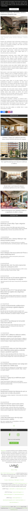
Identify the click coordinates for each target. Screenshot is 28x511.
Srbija (16, 469)
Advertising (11, 480)
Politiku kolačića (4, 5)
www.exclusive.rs (19, 494)
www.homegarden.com (9, 500)
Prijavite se (14, 443)
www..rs (12, 488)
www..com (21, 488)
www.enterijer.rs (17, 497)
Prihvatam (14, 9)
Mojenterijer (3, 450)
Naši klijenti (17, 480)
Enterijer (7, 222)
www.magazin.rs (18, 492)
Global (12, 469)
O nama (5, 480)
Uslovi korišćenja (12, 508)
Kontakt (22, 480)
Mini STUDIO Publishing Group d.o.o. (8, 473)
